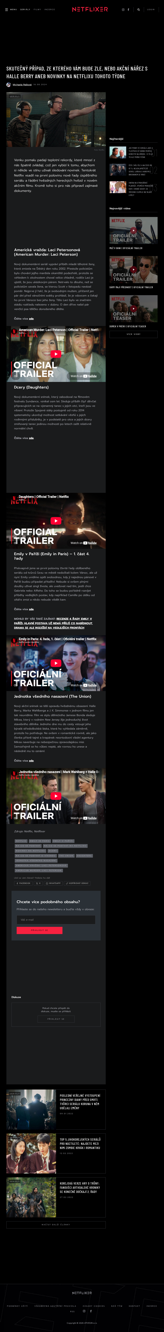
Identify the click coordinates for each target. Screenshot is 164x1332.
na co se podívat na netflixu (65, 845)
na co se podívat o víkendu (36, 855)
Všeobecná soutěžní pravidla (55, 1306)
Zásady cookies (94, 1306)
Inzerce (152, 1306)
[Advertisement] (56, 222)
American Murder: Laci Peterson (39, 870)
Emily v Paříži (63, 841)
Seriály (15, 96)
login (151, 9)
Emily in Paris (40, 841)
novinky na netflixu (30, 850)
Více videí (134, 334)
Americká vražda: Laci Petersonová (41, 865)
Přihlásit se (39, 930)
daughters (84, 855)
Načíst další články (56, 1224)
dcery (53, 850)
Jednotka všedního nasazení (36, 860)
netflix (21, 841)
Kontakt (134, 1306)
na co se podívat (28, 845)
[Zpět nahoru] (155, 1323)
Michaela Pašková (22, 84)
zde (31, 319)
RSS (72, 1311)
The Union (66, 855)
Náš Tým (117, 1306)
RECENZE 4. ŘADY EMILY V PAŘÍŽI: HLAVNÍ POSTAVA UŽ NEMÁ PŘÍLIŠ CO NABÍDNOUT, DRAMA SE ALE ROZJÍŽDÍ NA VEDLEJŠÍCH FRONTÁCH (53, 623)
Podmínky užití (17, 1306)
